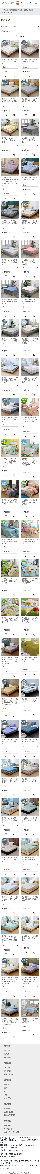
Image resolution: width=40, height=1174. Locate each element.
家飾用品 (7, 1098)
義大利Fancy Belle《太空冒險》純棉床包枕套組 (10, 781)
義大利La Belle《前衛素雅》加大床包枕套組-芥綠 (29, 659)
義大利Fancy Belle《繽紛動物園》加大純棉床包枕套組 (30, 581)
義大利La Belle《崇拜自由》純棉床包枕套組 (29, 701)
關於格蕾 (7, 1046)
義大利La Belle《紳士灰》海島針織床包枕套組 (29, 140)
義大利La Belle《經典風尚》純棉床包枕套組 (9, 223)
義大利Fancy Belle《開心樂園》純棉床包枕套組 (30, 541)
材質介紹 (7, 1084)
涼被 (5, 1095)
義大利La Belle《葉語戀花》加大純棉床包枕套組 (9, 541)
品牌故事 (7, 1054)
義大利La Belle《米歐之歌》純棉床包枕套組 (29, 223)
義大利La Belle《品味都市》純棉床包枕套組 (29, 741)
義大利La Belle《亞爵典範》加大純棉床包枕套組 (9, 502)
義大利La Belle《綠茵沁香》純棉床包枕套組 (29, 820)
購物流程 (7, 1063)
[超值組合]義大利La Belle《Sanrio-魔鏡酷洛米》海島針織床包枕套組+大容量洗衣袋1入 (10, 181)
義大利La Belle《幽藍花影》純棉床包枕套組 (29, 179)
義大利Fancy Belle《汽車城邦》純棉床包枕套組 (10, 140)
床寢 (5, 1088)
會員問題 (7, 1071)
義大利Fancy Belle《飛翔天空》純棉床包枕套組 (30, 938)
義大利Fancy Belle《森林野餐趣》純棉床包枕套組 (30, 1021)
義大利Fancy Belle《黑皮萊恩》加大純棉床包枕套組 (10, 581)
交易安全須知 (9, 1112)
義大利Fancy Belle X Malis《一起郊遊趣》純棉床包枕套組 (9, 461)
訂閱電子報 (8, 1129)
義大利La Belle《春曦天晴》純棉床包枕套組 (9, 859)
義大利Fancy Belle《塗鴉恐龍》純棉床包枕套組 (30, 380)
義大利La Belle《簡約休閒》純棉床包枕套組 (9, 820)
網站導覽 (7, 1104)
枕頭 (5, 1091)
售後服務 (7, 1057)
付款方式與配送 (10, 1074)
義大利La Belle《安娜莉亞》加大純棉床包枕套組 (29, 502)
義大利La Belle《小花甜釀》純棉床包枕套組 (9, 101)
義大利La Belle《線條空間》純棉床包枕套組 (29, 101)
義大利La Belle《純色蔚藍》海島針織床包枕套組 (9, 301)
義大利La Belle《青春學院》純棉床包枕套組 (9, 262)
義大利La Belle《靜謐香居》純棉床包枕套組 (9, 61)
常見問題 (7, 1080)
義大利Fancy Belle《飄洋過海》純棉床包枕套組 (10, 899)
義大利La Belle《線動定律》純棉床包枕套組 (9, 341)
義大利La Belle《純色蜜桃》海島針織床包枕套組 (29, 262)
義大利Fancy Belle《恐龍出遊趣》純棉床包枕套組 (10, 380)
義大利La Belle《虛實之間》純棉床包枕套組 (29, 61)
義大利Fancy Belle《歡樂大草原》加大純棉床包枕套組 (30, 620)
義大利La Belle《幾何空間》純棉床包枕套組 (29, 781)
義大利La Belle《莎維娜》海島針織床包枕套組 (29, 301)
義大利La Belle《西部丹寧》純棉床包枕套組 (9, 741)
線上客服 (7, 1121)
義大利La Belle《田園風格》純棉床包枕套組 (9, 419)
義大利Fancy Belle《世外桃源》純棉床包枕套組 (30, 899)
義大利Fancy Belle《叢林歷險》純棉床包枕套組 (30, 859)
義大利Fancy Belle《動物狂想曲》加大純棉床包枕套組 (10, 620)
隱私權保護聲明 (10, 1115)
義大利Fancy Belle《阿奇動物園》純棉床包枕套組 (30, 341)
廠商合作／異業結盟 (11, 1132)
